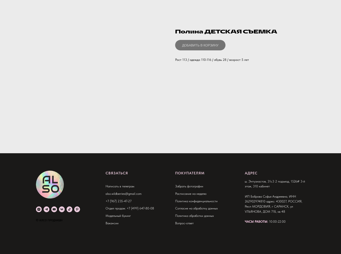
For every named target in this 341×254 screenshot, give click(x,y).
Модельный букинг (118, 216)
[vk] (62, 209)
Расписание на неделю (190, 193)
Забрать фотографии (189, 186)
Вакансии (112, 223)
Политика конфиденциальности (196, 201)
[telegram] (46, 209)
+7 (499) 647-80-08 (140, 208)
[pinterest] (77, 209)
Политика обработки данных (194, 216)
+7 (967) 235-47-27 (119, 201)
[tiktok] (69, 209)
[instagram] (39, 209)
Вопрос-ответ (184, 223)
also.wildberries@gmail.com (124, 193)
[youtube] (54, 209)
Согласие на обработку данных (196, 208)
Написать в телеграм (120, 186)
